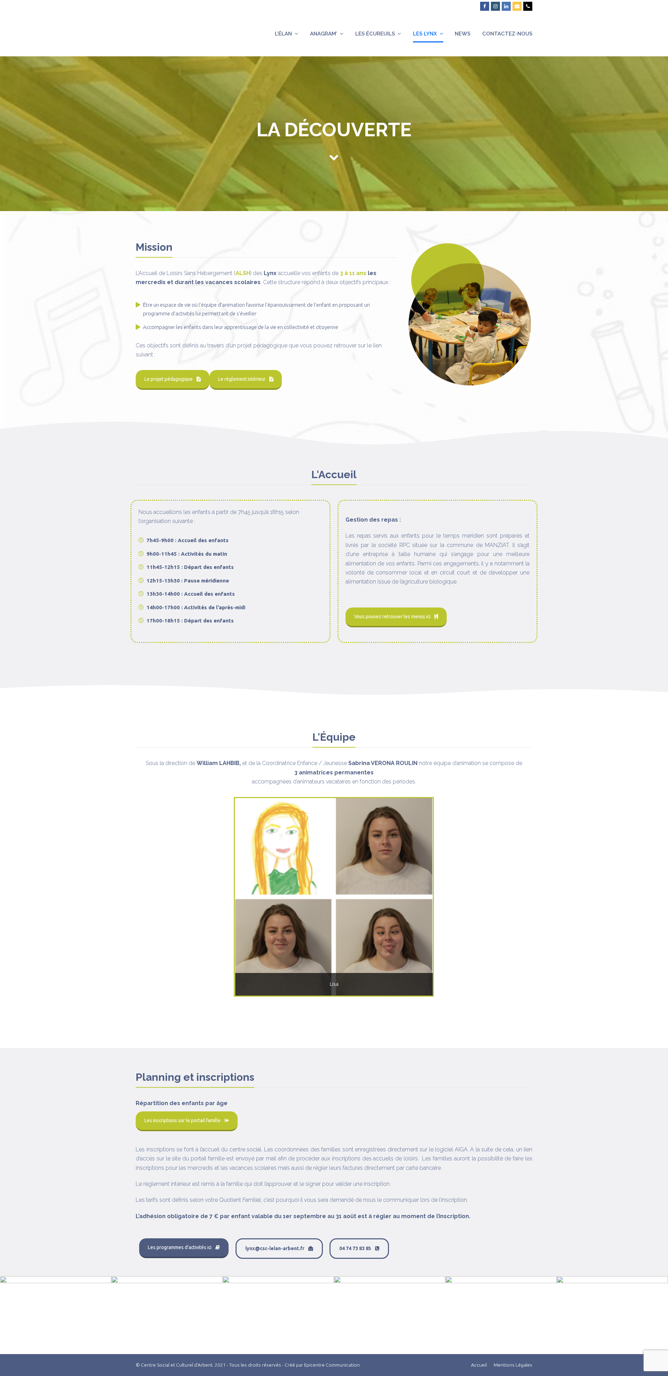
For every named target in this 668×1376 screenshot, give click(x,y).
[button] (241, 902)
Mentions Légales (513, 1365)
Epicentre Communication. (332, 1365)
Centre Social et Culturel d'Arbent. (177, 1365)
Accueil (479, 1365)
